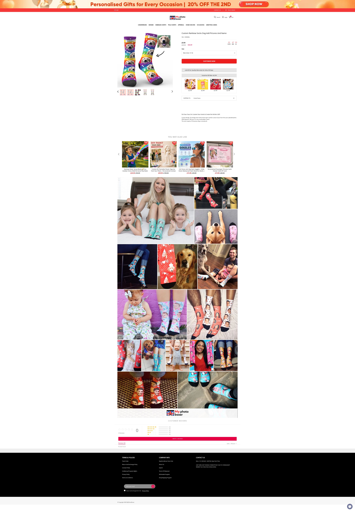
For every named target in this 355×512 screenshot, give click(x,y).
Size (183, 49)
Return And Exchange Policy (129, 464)
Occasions (200, 25)
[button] (121, 59)
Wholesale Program (164, 474)
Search (161, 468)
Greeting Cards (211, 25)
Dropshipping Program (165, 477)
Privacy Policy (126, 474)
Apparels (181, 25)
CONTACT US (217, 10)
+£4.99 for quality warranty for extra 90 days (199, 70)
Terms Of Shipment (164, 471)
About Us (161, 464)
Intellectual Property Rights (129, 471)
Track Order (231, 10)
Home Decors (190, 25)
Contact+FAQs (126, 468)
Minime (151, 25)
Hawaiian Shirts (160, 25)
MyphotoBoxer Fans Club (166, 461)
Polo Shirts (172, 25)
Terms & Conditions (127, 477)
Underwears (142, 25)
